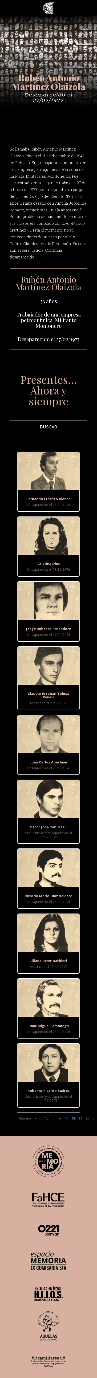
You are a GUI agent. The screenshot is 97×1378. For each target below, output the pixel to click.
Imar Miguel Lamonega (48, 1025)
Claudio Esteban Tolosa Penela (48, 695)
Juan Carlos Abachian (48, 762)
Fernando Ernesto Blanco (48, 498)
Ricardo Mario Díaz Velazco (49, 895)
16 (59, 1118)
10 (46, 1118)
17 (66, 1118)
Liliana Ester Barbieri (48, 960)
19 (80, 1118)
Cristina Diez (48, 563)
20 (87, 1118)
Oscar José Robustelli (48, 827)
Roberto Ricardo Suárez (49, 1090)
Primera (25, 1118)
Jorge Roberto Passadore (48, 628)
